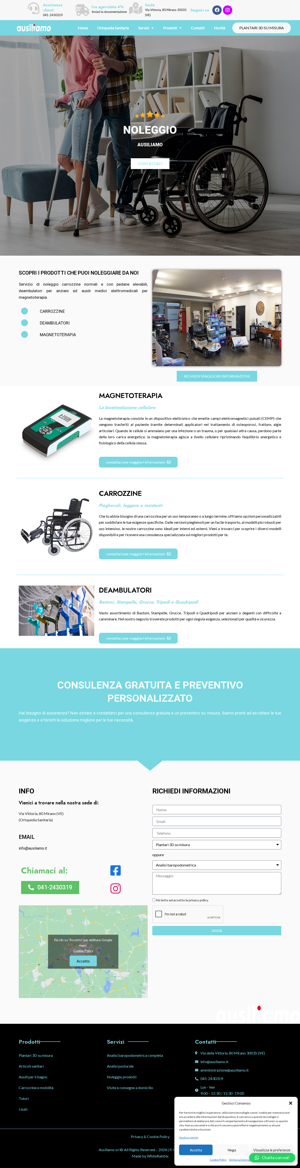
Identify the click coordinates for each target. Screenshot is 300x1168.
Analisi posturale (120, 1066)
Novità (219, 28)
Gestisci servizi (188, 1137)
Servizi (143, 28)
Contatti (198, 28)
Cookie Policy (218, 1159)
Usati (23, 1109)
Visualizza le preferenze (271, 1150)
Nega (232, 1150)
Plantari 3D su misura (36, 1055)
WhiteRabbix (158, 1156)
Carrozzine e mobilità (36, 1087)
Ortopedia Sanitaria (113, 28)
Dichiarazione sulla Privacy (245, 1159)
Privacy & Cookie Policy (150, 1136)
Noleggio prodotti (121, 1077)
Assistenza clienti (52, 7)
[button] (290, 1103)
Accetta (196, 1150)
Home (83, 28)
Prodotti (170, 28)
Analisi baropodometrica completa (135, 1055)
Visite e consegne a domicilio (130, 1087)
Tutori (24, 1098)
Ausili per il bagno (33, 1077)
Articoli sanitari (31, 1066)
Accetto (83, 961)
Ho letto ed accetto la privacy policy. (182, 900)
